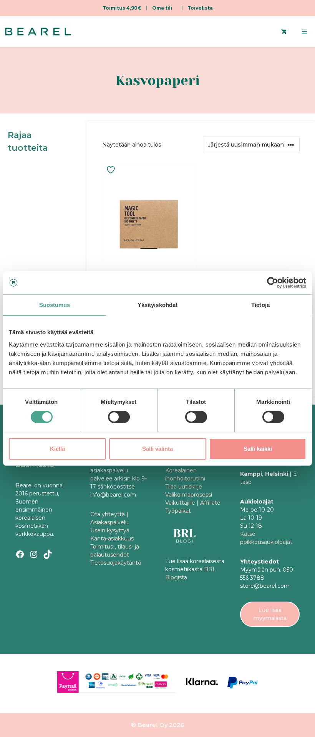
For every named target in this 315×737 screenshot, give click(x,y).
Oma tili (162, 8)
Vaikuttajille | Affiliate (192, 502)
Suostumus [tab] (54, 305)
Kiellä (57, 448)
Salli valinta (157, 448)
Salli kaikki (258, 448)
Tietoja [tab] (260, 305)
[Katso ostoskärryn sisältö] (284, 31)
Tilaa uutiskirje (183, 486)
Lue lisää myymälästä (270, 614)
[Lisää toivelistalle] (112, 170)
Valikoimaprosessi (188, 494)
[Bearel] (38, 31)
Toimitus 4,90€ (122, 8)
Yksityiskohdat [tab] (157, 305)
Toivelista (200, 8)
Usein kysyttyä (109, 530)
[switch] (119, 417)
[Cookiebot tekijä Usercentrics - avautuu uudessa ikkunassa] (272, 282)
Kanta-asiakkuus (112, 538)
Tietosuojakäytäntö (115, 562)
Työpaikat (178, 510)
